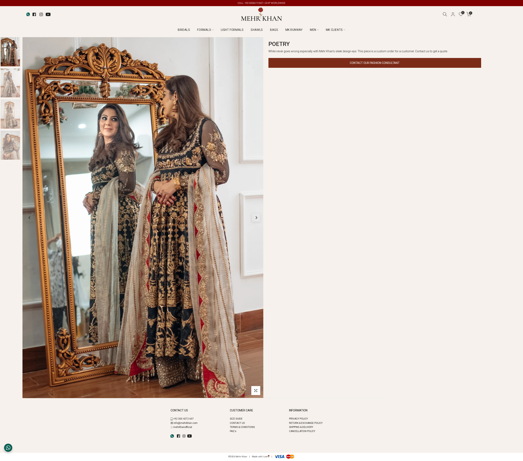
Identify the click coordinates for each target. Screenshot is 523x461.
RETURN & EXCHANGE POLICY (306, 423)
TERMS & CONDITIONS (242, 427)
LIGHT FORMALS (232, 29)
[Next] (256, 218)
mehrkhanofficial (182, 427)
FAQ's (233, 431)
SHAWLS (257, 29)
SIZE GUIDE (236, 418)
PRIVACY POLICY (298, 418)
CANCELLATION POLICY (302, 431)
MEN (313, 29)
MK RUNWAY (294, 29)
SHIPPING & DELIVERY (301, 427)
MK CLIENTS (334, 29)
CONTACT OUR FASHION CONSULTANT (375, 63)
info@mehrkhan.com (186, 423)
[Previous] (30, 218)
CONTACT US (237, 423)
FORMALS (204, 29)
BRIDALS (184, 29)
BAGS (274, 29)
